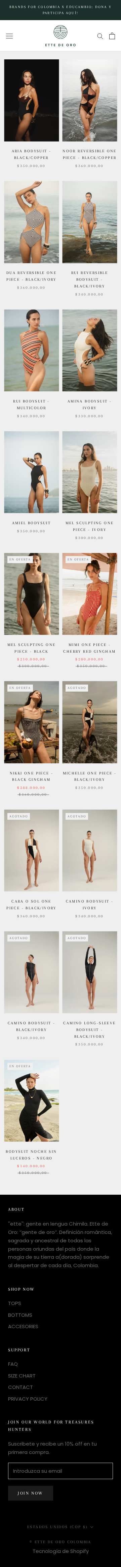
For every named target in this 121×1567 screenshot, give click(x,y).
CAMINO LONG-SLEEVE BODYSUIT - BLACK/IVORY (89, 1030)
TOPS (14, 1303)
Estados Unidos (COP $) (57, 1527)
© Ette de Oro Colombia (60, 1542)
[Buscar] (100, 36)
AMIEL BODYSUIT (31, 523)
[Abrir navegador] (9, 35)
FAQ (13, 1363)
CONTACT (20, 1387)
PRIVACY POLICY (27, 1398)
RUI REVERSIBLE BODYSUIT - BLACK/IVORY (89, 279)
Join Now (30, 1493)
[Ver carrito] (112, 36)
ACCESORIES (23, 1326)
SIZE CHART (22, 1375)
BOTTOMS (20, 1314)
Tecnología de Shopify (61, 1551)
